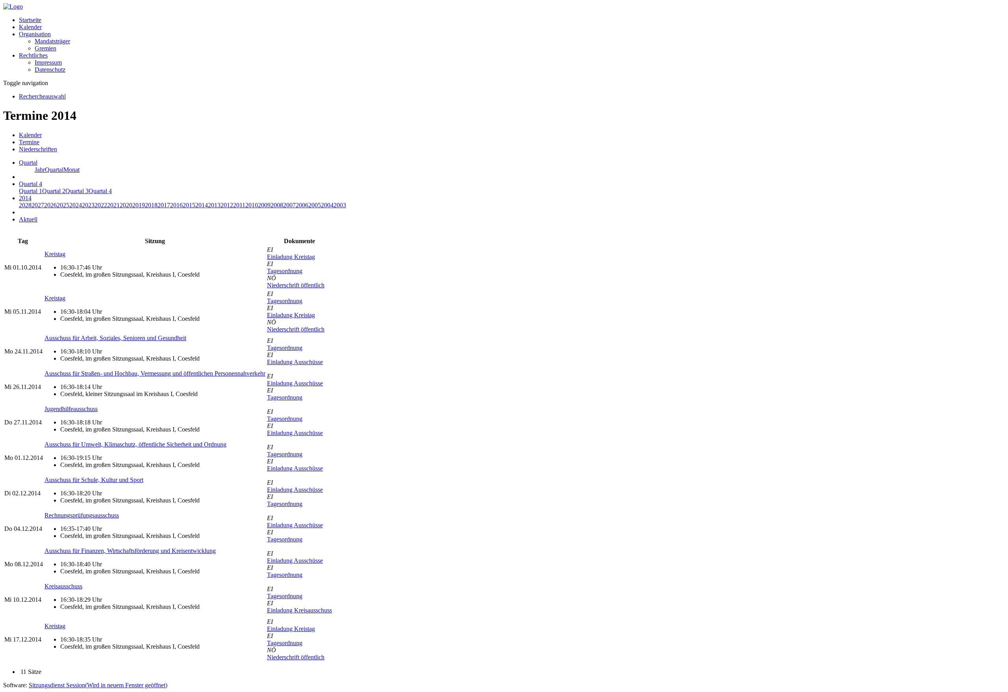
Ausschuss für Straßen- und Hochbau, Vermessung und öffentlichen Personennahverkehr (154, 373)
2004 (327, 205)
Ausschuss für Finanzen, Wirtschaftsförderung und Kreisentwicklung (130, 550)
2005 (314, 205)
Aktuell (28, 219)
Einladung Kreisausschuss (299, 610)
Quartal (54, 169)
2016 (176, 205)
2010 (251, 205)
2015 (189, 205)
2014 (201, 205)
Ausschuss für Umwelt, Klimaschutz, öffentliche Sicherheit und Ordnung (135, 444)
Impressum (48, 62)
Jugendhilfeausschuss (71, 409)
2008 (277, 205)
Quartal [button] (28, 162)
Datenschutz (50, 69)
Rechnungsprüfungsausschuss (81, 515)
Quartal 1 (30, 191)
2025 (63, 205)
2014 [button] (25, 198)
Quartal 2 (53, 191)
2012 (226, 205)
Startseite (30, 20)
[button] (35, 34)
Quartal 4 (100, 191)
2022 (100, 205)
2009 (264, 205)
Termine (29, 142)
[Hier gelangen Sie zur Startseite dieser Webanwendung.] (13, 6)
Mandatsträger (52, 41)
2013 (214, 205)
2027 (38, 205)
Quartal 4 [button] (30, 183)
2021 (113, 205)
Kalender (30, 27)
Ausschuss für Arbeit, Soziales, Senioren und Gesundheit (115, 338)
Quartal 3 (77, 191)
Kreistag (54, 254)
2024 (75, 205)
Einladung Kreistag (291, 256)
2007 (289, 205)
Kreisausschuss (63, 586)
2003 (340, 205)
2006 (302, 205)
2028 (25, 205)
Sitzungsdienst (98, 685)
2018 (151, 205)
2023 (88, 205)
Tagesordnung (284, 271)
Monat (71, 169)
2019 (138, 205)
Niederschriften (38, 149)
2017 (164, 205)
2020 (126, 205)
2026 (50, 205)
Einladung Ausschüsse (295, 362)
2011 (239, 205)
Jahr (40, 169)
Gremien (45, 48)
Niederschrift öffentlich (295, 285)
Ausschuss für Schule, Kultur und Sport (93, 479)
